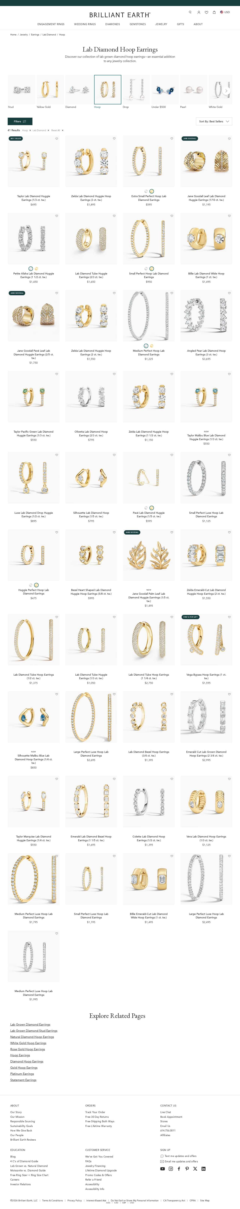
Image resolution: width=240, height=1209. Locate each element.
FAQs (88, 1161)
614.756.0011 (168, 1131)
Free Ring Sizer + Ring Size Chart (29, 1175)
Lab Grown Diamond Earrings (30, 1024)
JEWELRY (161, 24)
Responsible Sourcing (22, 1121)
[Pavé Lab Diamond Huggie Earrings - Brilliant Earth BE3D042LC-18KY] (149, 477)
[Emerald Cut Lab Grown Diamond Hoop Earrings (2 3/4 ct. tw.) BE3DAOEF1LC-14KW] (206, 717)
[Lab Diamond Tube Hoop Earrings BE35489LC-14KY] (149, 639)
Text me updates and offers (181, 1156)
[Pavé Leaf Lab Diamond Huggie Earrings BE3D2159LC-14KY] (33, 316)
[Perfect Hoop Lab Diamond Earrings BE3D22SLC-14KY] (149, 238)
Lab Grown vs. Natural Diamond (29, 1166)
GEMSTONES (138, 24)
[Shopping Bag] (214, 12)
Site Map (205, 1201)
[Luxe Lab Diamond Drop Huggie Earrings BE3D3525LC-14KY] (33, 477)
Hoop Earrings (20, 1055)
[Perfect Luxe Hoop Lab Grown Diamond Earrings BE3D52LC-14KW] (33, 956)
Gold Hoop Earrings (24, 1067)
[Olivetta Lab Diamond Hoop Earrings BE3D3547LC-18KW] (91, 396)
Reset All (57, 130)
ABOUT (198, 24)
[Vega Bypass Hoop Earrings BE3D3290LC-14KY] (206, 639)
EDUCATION (17, 1150)
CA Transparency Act (174, 1201)
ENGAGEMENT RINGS (51, 24)
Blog (13, 1157)
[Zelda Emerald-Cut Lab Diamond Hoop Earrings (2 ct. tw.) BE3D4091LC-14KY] (206, 555)
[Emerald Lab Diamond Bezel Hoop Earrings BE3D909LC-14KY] (91, 801)
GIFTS (180, 24)
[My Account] (198, 12)
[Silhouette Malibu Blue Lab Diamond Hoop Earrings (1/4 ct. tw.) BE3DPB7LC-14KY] (33, 717)
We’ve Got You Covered (99, 1157)
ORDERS (90, 1106)
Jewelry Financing (95, 1166)
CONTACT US (168, 1106)
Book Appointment (171, 1117)
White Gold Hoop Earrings (28, 1043)
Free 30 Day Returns (97, 1117)
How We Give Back (21, 1131)
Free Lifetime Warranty (98, 1126)
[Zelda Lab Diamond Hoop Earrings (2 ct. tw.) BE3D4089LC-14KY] (91, 316)
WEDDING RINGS (85, 24)
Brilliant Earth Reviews (23, 1140)
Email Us (165, 1126)
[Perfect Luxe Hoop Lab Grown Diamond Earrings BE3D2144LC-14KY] (91, 717)
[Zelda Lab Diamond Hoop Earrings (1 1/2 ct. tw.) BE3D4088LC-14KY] (149, 396)
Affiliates (165, 1135)
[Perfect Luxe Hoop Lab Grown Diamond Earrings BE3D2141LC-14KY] (33, 879)
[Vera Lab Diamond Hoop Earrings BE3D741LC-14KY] (206, 801)
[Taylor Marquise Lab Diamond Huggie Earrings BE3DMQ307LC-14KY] (33, 801)
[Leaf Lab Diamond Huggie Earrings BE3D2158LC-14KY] (206, 161)
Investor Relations (20, 1184)
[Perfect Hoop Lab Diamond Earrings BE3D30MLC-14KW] (149, 316)
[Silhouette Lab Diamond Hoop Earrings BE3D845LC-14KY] (91, 477)
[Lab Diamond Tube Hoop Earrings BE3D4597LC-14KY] (33, 639)
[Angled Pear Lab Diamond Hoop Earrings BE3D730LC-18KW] (206, 316)
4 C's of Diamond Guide (24, 1161)
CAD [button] (116, 1203)
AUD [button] (108, 1203)
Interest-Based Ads (96, 1201)
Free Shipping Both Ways (99, 1121)
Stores (164, 1121)
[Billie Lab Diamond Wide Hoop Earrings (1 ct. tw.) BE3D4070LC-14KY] (206, 238)
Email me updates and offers (181, 1161)
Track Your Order (95, 1112)
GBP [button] (124, 1203)
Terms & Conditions (52, 1201)
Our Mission (17, 1117)
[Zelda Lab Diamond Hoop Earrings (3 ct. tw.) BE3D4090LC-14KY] (91, 161)
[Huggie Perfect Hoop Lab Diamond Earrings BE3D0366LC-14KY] (33, 555)
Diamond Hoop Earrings (26, 1061)
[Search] (190, 12)
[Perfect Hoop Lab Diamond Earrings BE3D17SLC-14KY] (149, 161)
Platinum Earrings (22, 1074)
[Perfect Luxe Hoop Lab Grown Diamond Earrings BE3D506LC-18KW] (206, 879)
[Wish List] (206, 12)
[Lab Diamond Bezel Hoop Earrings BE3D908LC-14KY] (149, 717)
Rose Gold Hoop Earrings (27, 1049)
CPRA (193, 1201)
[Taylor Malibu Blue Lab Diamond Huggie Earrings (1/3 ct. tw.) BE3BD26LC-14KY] (206, 396)
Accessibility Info (94, 1189)
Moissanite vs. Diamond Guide (28, 1170)
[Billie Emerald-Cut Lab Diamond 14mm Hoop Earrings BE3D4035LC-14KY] (149, 879)
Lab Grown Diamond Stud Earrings (33, 1031)
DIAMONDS (112, 24)
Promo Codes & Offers (98, 1175)
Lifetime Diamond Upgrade (101, 1170)
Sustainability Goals (21, 1126)
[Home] (120, 15)
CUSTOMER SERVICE (97, 1150)
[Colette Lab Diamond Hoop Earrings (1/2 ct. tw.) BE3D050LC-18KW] (149, 801)
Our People (17, 1135)
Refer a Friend (93, 1180)
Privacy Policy (75, 1201)
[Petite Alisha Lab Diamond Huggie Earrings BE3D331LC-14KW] (33, 238)
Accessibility (92, 1184)
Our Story (16, 1112)
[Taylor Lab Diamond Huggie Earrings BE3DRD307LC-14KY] (33, 161)
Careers (14, 1180)
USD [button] (132, 1203)
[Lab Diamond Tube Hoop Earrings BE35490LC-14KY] (91, 238)
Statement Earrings (23, 1080)
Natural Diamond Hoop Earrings (32, 1037)
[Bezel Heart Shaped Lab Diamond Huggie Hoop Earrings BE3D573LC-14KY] (91, 555)
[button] (226, 91)
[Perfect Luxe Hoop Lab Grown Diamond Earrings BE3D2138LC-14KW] (206, 477)
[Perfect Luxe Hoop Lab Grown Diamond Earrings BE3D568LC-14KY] (91, 879)
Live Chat (165, 1112)
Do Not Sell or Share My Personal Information (135, 1201)
